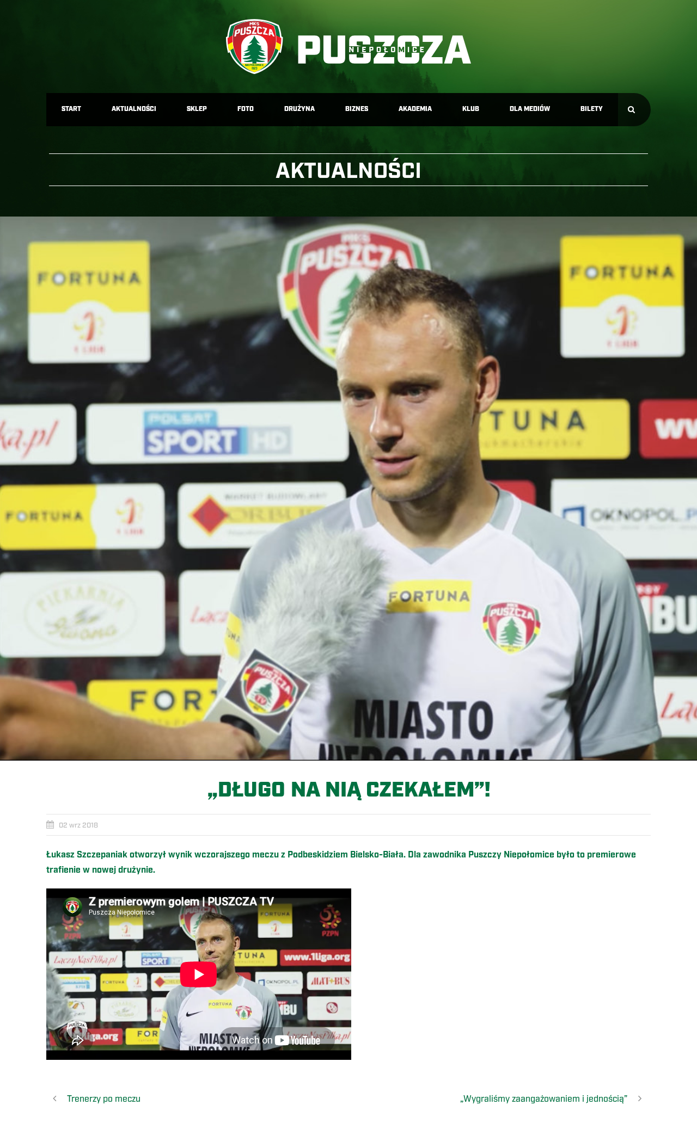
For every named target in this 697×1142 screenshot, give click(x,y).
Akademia (415, 109)
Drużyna (299, 109)
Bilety (591, 109)
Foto (245, 109)
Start (71, 109)
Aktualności (134, 109)
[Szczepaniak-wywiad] (348, 489)
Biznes (356, 109)
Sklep (197, 109)
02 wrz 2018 (78, 825)
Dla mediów (530, 109)
